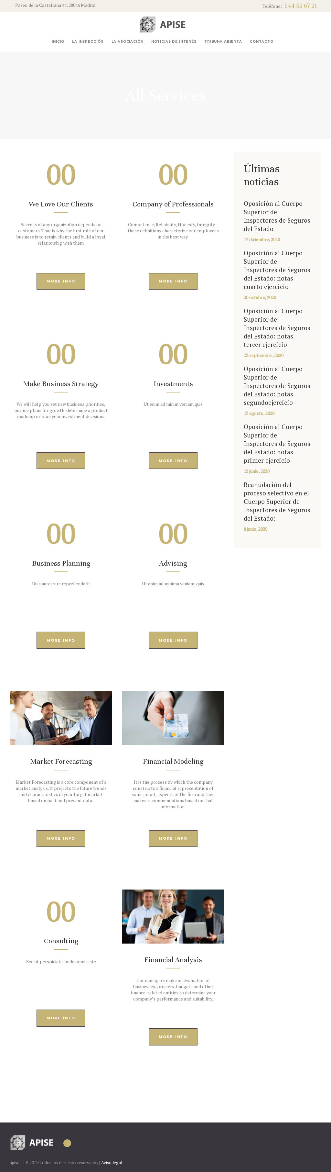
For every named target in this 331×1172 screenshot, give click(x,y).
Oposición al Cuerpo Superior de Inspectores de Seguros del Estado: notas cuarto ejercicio (277, 270)
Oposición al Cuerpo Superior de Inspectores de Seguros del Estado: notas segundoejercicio (277, 386)
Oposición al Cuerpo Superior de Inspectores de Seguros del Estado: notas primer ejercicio (277, 444)
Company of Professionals (173, 204)
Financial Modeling (173, 761)
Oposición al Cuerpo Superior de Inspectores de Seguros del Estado (277, 216)
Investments (173, 383)
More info (61, 281)
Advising (173, 563)
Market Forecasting (61, 761)
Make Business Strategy (61, 383)
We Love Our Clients (61, 204)
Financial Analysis (173, 959)
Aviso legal (111, 1163)
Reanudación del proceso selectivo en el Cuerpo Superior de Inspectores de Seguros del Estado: (277, 502)
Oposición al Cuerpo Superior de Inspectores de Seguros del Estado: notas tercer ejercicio (277, 328)
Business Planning (61, 563)
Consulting (61, 940)
